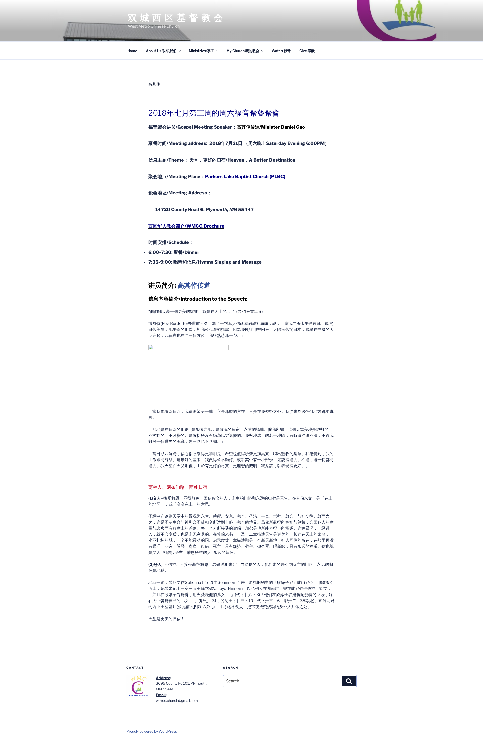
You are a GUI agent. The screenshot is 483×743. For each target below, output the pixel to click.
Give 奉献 (307, 50)
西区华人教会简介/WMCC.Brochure (186, 226)
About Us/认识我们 (161, 50)
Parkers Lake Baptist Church (237, 176)
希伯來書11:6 (249, 311)
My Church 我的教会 (242, 50)
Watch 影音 (281, 50)
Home (132, 50)
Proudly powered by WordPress (151, 731)
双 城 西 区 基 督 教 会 (175, 17)
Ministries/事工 (201, 50)
